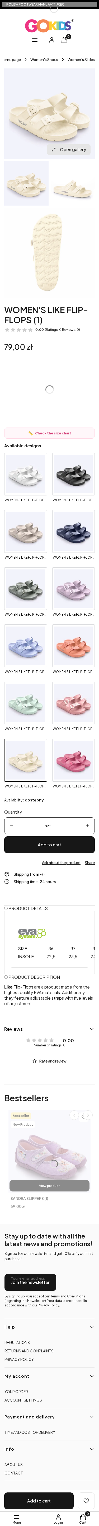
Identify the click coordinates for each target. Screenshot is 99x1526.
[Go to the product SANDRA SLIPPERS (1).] (49, 1151)
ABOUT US (13, 1464)
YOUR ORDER (16, 1391)
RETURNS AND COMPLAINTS (29, 1350)
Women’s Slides (81, 59)
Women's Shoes (44, 59)
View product (49, 1186)
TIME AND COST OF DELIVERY (29, 1432)
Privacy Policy (48, 1305)
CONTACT (13, 1473)
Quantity (13, 812)
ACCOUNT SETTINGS (23, 1400)
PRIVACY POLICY (19, 1359)
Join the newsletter (30, 1282)
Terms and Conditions (67, 1296)
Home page (11, 59)
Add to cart (49, 844)
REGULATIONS (17, 1342)
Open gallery (73, 149)
